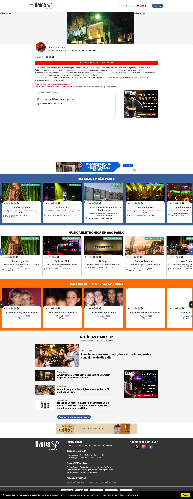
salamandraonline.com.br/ (64, 99)
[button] (139, 495)
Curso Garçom (84, 458)
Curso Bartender (86, 455)
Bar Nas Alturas (72, 472)
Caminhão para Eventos (88, 472)
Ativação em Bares (109, 482)
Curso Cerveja (72, 458)
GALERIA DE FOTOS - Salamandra (96, 284)
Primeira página (72, 455)
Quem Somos (72, 445)
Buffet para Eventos (106, 470)
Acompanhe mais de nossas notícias (74, 417)
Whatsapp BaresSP (105, 445)
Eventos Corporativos (87, 467)
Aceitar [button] (185, 495)
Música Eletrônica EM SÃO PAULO (96, 233)
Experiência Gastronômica (76, 482)
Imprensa (92, 445)
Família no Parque (94, 482)
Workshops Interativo (89, 470)
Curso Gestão (96, 458)
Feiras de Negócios (104, 467)
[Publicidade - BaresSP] (141, 104)
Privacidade (83, 445)
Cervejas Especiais (73, 470)
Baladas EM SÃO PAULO (96, 179)
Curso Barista (99, 455)
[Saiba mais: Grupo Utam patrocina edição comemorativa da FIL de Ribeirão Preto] (45, 395)
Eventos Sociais (72, 467)
